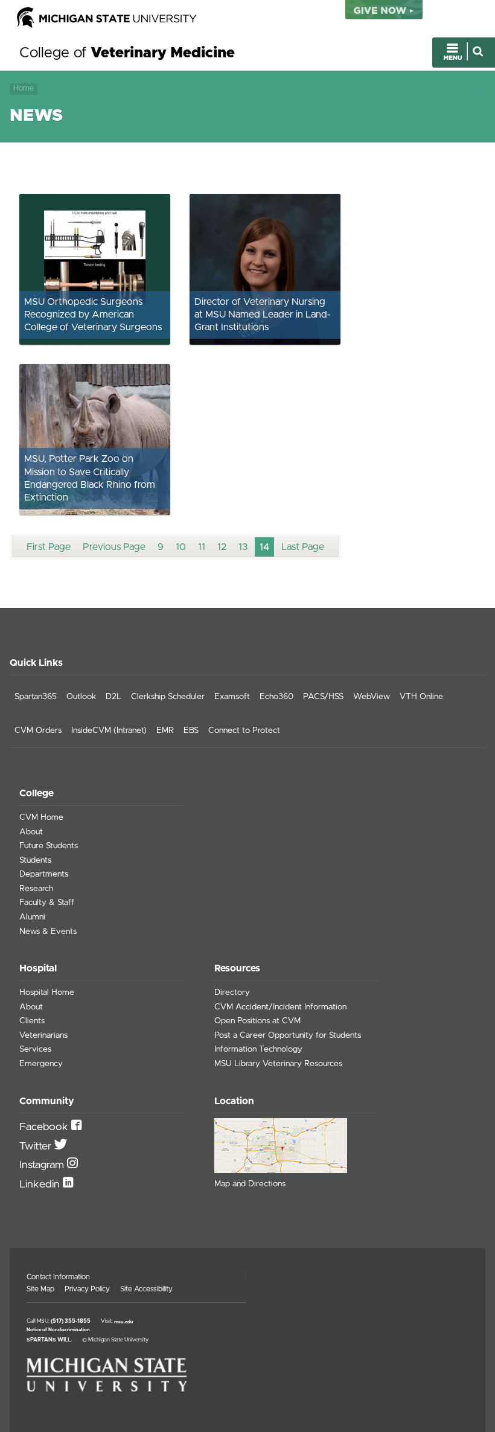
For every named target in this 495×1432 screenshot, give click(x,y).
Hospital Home (46, 992)
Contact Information (58, 1276)
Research (36, 888)
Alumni (32, 917)
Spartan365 (35, 696)
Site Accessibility (146, 1289)
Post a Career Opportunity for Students (287, 1035)
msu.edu (123, 1321)
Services (35, 1049)
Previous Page (114, 547)
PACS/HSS (323, 696)
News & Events (48, 931)
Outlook (81, 696)
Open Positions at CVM (257, 1021)
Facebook (45, 1127)
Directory (232, 992)
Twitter (36, 1146)
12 (221, 547)
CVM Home (41, 817)
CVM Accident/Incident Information (280, 1007)
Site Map (40, 1289)
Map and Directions (250, 1184)
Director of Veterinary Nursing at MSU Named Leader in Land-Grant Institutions (262, 315)
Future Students (48, 846)
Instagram (43, 1165)
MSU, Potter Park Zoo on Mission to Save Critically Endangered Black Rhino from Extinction (89, 478)
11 (201, 547)
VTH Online (421, 696)
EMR (165, 730)
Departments (43, 874)
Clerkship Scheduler (168, 696)
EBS (191, 730)
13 (243, 547)
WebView (371, 696)
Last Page (302, 547)
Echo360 (276, 696)
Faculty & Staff (46, 902)
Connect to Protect (244, 730)
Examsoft (232, 696)
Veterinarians (43, 1035)
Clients (32, 1021)
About (31, 832)
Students (35, 860)
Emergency (41, 1064)
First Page (49, 547)
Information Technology (258, 1049)
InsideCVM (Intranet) (109, 730)
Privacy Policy (87, 1289)
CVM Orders (38, 730)
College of (127, 53)
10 (181, 547)
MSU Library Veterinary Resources (278, 1064)
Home (23, 88)
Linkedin (41, 1184)
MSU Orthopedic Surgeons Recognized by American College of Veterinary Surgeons (93, 315)
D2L (113, 696)
